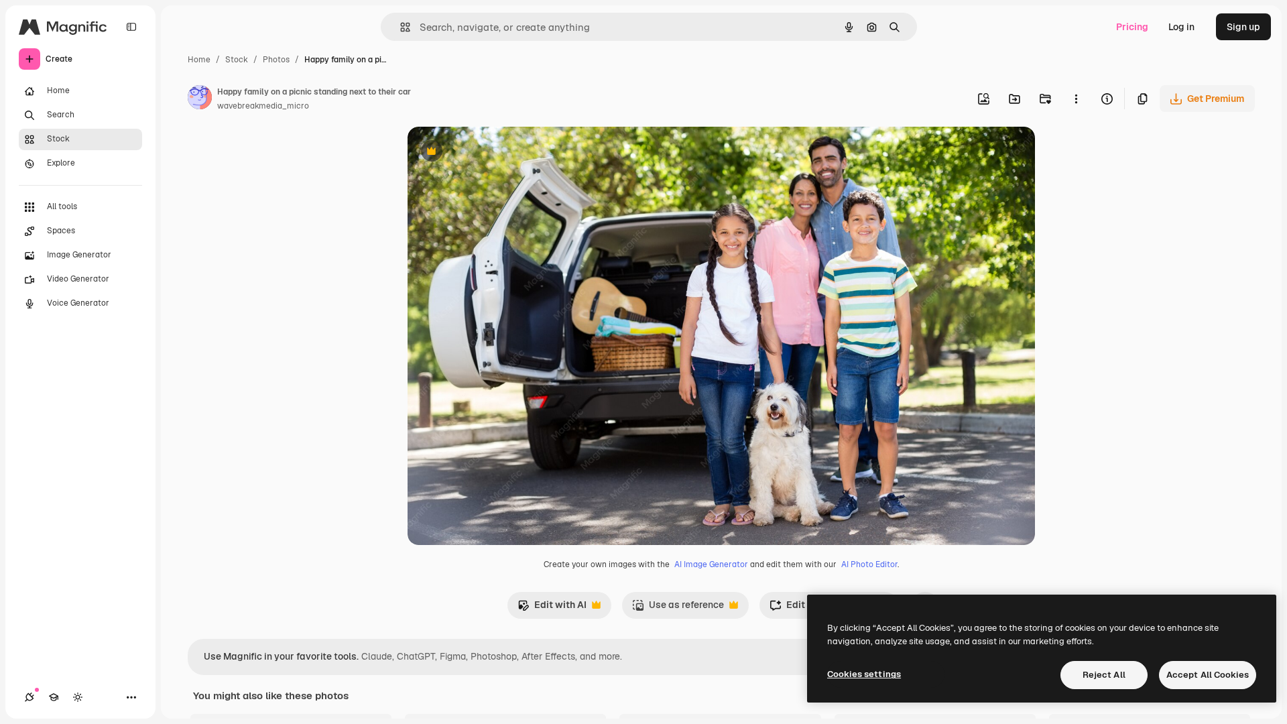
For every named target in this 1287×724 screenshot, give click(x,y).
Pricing (1132, 27)
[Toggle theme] (77, 697)
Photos (276, 59)
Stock (236, 59)
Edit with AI (552, 608)
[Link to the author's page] (200, 99)
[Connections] (29, 697)
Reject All (1104, 674)
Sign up (1243, 27)
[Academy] (53, 697)
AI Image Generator (711, 564)
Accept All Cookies (1207, 674)
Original (493, 152)
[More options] (1075, 98)
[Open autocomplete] (399, 27)
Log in (1181, 27)
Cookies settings (864, 674)
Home (199, 59)
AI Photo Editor (869, 564)
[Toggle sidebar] (131, 27)
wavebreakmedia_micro (263, 106)
